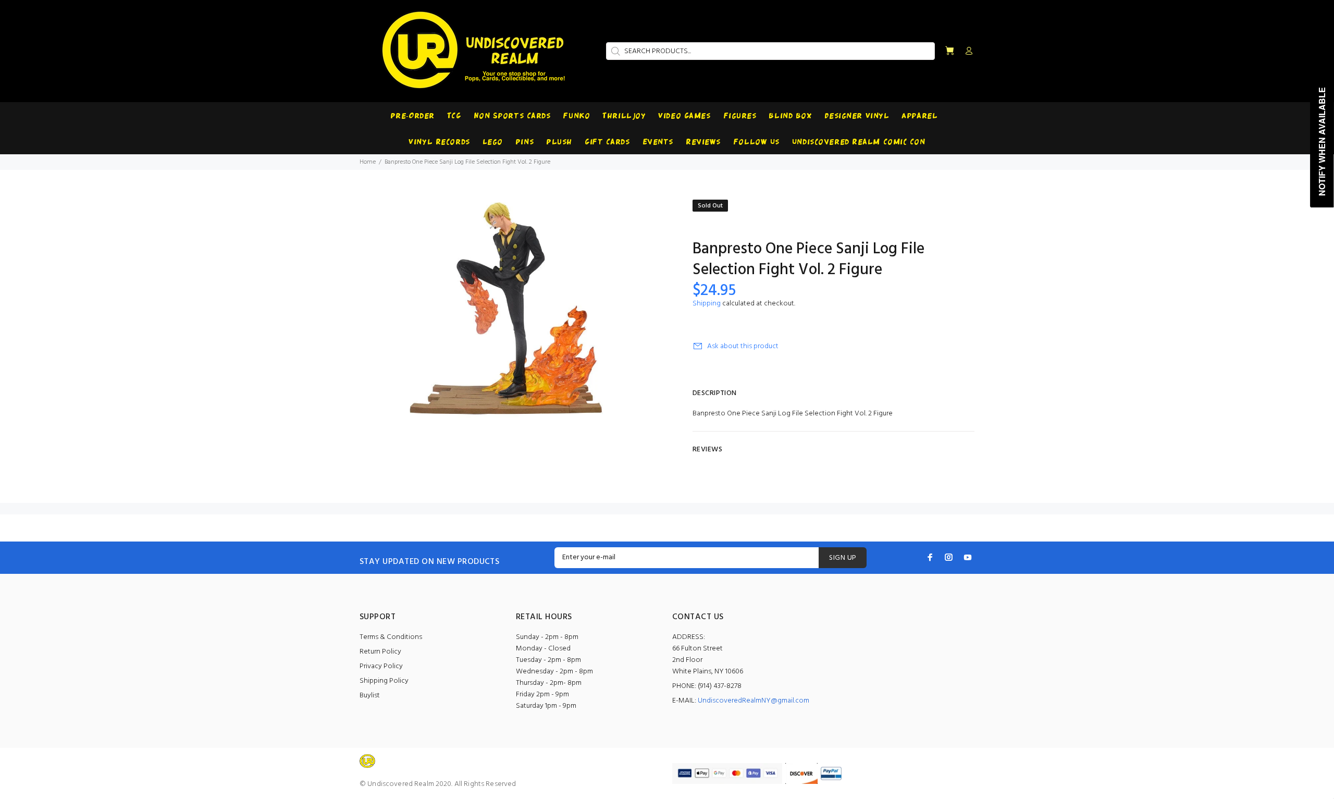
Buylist (370, 696)
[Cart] (949, 51)
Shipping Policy (384, 681)
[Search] (614, 51)
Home (368, 162)
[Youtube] (967, 557)
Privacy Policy (381, 666)
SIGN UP (842, 558)
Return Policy (380, 652)
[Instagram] (949, 557)
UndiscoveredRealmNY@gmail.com (753, 701)
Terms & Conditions (391, 637)
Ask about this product (743, 346)
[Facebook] (930, 557)
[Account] (966, 51)
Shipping (707, 304)
